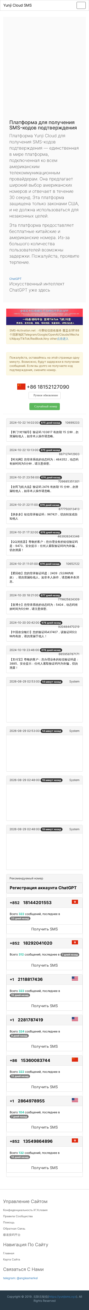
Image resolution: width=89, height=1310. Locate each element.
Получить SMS (44, 929)
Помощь (8, 1222)
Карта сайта (11, 1259)
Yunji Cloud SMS (17, 5)
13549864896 (38, 1141)
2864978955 (31, 1100)
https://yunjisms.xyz (62, 1296)
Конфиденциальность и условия (25, 1210)
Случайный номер (45, 406)
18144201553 (37, 902)
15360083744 (35, 1060)
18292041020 (37, 943)
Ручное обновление (46, 395)
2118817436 (30, 979)
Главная (8, 1253)
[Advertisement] (44, 69)
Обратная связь (14, 1228)
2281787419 (30, 1019)
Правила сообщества (18, 1216)
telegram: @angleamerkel (20, 1278)
